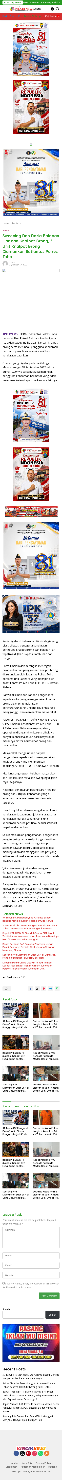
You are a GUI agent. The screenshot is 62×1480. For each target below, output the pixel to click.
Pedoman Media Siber (33, 1466)
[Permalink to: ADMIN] (5, 263)
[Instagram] (34, 1454)
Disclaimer (11, 1466)
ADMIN (12, 262)
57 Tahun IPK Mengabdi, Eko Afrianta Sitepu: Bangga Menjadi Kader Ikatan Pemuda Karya (27, 919)
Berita (5, 230)
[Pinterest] (28, 1454)
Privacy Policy (43, 1463)
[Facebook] (16, 1454)
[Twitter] (22, 1454)
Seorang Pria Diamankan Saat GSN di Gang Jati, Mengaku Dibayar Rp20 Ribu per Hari (29, 956)
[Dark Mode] (52, 9)
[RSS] (46, 1454)
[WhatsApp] (40, 1454)
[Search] (58, 9)
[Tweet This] (37, 988)
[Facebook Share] (30, 988)
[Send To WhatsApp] (57, 988)
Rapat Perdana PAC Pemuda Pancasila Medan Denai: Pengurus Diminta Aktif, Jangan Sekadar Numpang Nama (28, 947)
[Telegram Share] (50, 988)
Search (6, 1309)
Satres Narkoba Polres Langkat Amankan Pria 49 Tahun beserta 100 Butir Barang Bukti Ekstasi (29, 927)
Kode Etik (27, 1463)
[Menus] (4, 9)
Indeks (14, 1463)
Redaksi (52, 1466)
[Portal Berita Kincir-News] (25, 9)
